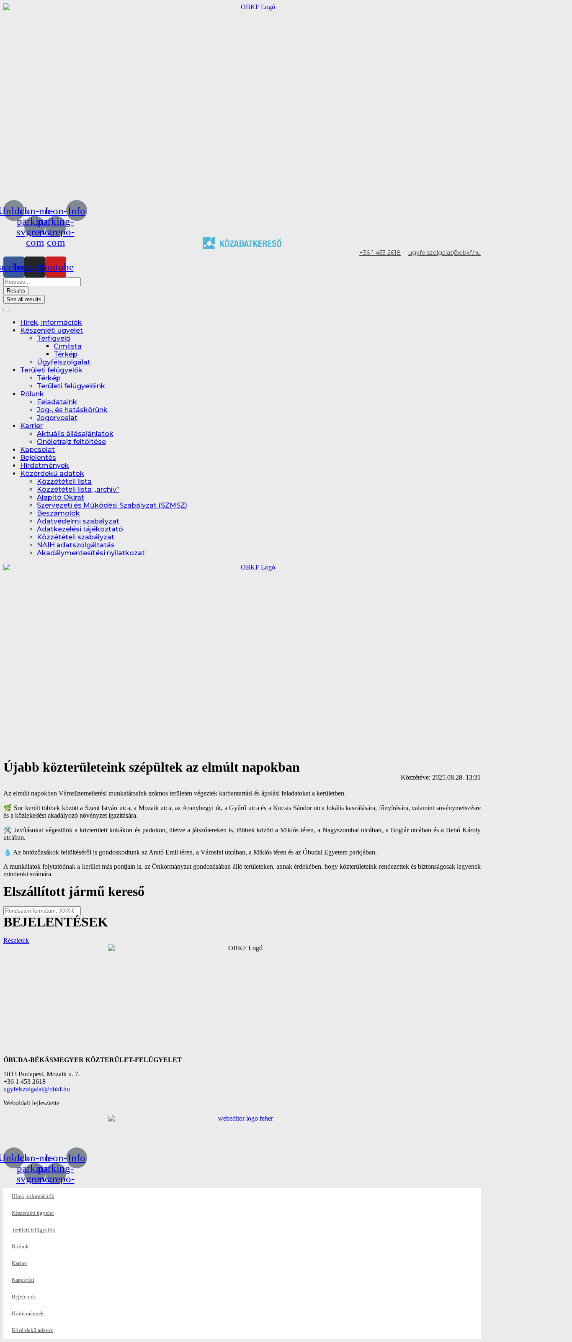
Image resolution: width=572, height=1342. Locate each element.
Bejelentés (38, 458)
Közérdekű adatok (52, 473)
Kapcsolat (37, 450)
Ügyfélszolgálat (63, 362)
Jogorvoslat (57, 418)
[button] (16, 940)
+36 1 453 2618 (380, 253)
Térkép (65, 354)
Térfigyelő (53, 338)
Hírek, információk (51, 322)
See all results (24, 299)
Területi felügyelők (51, 370)
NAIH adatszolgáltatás (76, 545)
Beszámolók (58, 513)
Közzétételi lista (64, 481)
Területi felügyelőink (71, 386)
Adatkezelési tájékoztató (80, 529)
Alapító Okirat (60, 497)
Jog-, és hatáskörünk (72, 410)
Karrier (31, 426)
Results (16, 290)
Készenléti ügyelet (51, 330)
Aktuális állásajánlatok (75, 434)
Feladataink (57, 402)
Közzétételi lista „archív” (78, 489)
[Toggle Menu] (6, 310)
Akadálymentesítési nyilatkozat (91, 553)
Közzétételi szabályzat (75, 537)
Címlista (68, 346)
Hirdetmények (44, 466)
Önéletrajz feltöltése (71, 442)
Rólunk (32, 394)
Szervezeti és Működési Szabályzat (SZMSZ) (112, 505)
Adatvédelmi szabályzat (78, 521)
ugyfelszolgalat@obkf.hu (444, 253)
